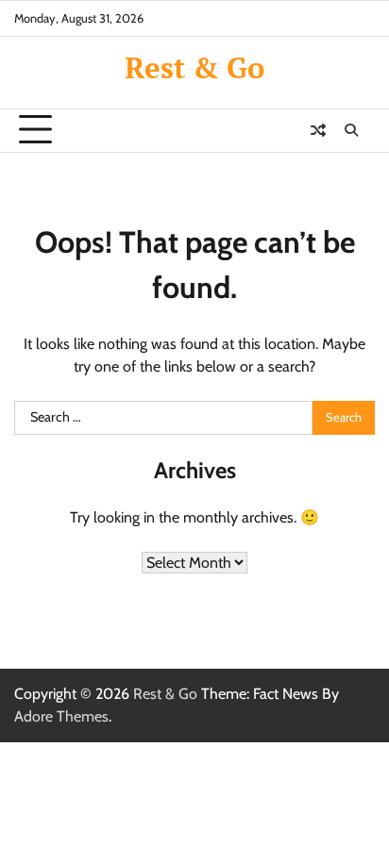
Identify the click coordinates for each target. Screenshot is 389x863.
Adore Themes (61, 716)
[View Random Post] (318, 130)
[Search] (351, 130)
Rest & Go (194, 67)
